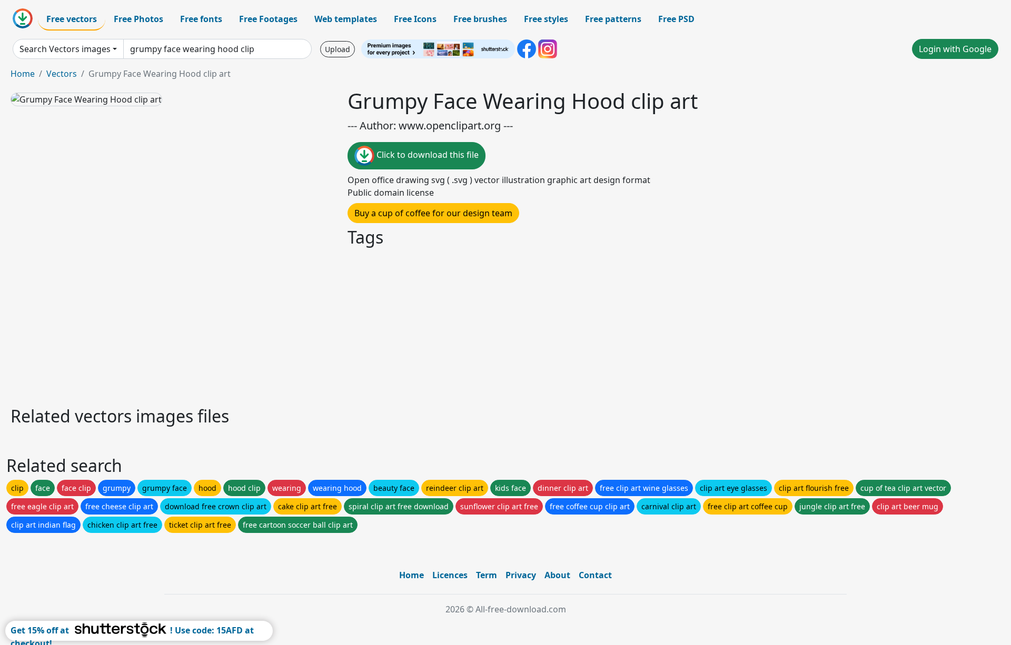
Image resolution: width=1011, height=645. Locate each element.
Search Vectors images (65, 49)
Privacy (521, 575)
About (557, 575)
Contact (595, 575)
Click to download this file (426, 154)
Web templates (345, 19)
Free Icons (415, 19)
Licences (450, 575)
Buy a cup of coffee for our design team (433, 213)
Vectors (61, 73)
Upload (337, 49)
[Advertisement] (325, 325)
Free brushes (480, 19)
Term (486, 575)
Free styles (546, 19)
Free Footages (268, 19)
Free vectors (71, 19)
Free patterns (613, 19)
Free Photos (138, 19)
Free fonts (201, 19)
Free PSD (676, 19)
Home (23, 73)
